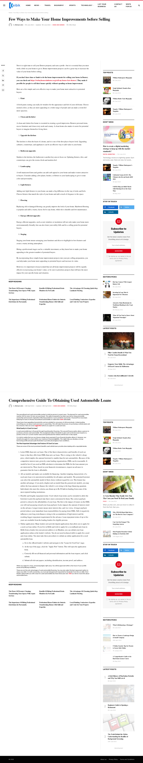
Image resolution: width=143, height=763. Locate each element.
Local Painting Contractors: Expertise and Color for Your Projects (82, 300)
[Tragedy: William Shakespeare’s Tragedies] (107, 111)
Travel (47, 5)
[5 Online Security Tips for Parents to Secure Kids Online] (107, 648)
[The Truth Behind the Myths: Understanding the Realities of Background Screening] (118, 722)
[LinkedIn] (3, 80)
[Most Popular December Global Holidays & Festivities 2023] (107, 534)
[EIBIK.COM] (15, 5)
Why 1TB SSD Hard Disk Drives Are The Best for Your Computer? (123, 513)
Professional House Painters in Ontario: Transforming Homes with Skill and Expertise (52, 301)
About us (103, 759)
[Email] (3, 90)
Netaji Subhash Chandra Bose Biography (122, 89)
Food (104, 501)
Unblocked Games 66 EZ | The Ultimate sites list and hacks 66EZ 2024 (123, 177)
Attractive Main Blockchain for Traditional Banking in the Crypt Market (123, 305)
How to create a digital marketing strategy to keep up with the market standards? (116, 149)
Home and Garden (58, 25)
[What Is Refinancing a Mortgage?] (107, 627)
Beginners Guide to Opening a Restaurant (118, 706)
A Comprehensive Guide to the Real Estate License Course (122, 657)
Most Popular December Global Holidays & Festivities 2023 (122, 533)
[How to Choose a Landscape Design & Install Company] (107, 637)
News (36, 5)
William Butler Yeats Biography (122, 99)
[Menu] (4, 5)
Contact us (118, 5)
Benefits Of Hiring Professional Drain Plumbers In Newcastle (51, 289)
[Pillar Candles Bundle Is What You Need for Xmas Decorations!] (118, 341)
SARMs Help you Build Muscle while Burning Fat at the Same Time (122, 189)
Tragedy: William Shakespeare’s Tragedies (122, 110)
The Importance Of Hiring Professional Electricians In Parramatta (22, 300)
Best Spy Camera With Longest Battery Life (122, 283)
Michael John (19, 25)
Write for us (129, 5)
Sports (72, 5)
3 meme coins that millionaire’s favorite (121, 376)
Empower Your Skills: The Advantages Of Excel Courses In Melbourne (121, 365)
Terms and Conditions (127, 759)
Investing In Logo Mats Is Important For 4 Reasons (120, 293)
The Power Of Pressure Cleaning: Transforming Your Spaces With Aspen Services (22, 290)
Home (28, 5)
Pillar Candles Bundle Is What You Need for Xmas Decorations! (119, 353)
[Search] (139, 5)
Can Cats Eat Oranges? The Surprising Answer (121, 523)
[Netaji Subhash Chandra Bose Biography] (107, 90)
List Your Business (102, 5)
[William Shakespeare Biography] (107, 80)
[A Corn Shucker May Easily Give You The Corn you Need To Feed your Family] (118, 484)
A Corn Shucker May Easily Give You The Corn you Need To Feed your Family (118, 497)
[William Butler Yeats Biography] (107, 101)
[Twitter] (3, 76)
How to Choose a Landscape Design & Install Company (123, 636)
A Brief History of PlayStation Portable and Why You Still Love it (121, 677)
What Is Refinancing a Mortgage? (123, 625)
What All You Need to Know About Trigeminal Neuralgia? (123, 316)
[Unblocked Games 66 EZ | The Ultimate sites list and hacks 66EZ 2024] (107, 177)
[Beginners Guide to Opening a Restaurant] (118, 693)
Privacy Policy (123, 258)
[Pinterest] (3, 85)
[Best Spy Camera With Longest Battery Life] (107, 284)
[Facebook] (3, 71)
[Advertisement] (71, 42)
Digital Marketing (109, 154)
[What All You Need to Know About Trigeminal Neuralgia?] (107, 317)
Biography (59, 5)
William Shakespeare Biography (122, 78)
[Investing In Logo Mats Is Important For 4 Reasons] (107, 294)
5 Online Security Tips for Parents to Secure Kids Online (123, 647)
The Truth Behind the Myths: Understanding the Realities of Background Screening (118, 736)
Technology (86, 5)
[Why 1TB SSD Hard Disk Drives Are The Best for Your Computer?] (107, 514)
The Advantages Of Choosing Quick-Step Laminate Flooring (83, 289)
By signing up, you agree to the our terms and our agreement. (119, 258)
